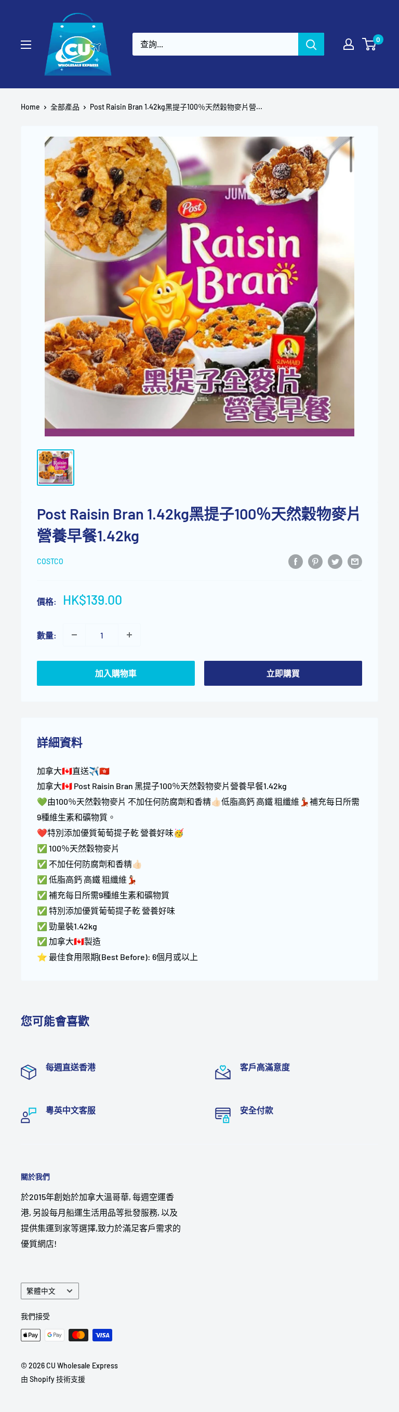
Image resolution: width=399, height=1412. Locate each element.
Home (30, 106)
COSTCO (50, 561)
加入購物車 (116, 673)
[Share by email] (355, 561)
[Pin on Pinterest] (315, 561)
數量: (47, 635)
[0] (369, 44)
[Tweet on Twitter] (335, 561)
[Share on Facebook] (295, 561)
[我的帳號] (348, 44)
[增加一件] (129, 635)
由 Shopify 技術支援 (53, 1379)
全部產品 (64, 106)
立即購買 (283, 673)
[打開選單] (26, 45)
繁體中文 (41, 1290)
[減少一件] (74, 635)
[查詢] (311, 44)
